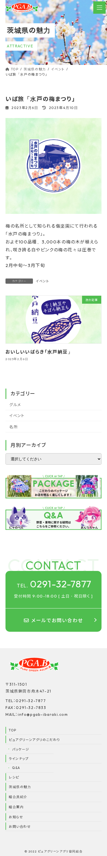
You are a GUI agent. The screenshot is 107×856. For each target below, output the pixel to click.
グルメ (15, 404)
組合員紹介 (18, 797)
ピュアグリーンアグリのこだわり (34, 740)
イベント (42, 281)
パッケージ (20, 749)
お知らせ (16, 817)
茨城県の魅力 (20, 787)
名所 (13, 426)
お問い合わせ (20, 827)
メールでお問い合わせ (57, 620)
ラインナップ (19, 759)
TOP (12, 730)
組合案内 (16, 807)
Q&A (16, 768)
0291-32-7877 (54, 584)
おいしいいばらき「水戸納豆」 (39, 351)
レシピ (14, 777)
